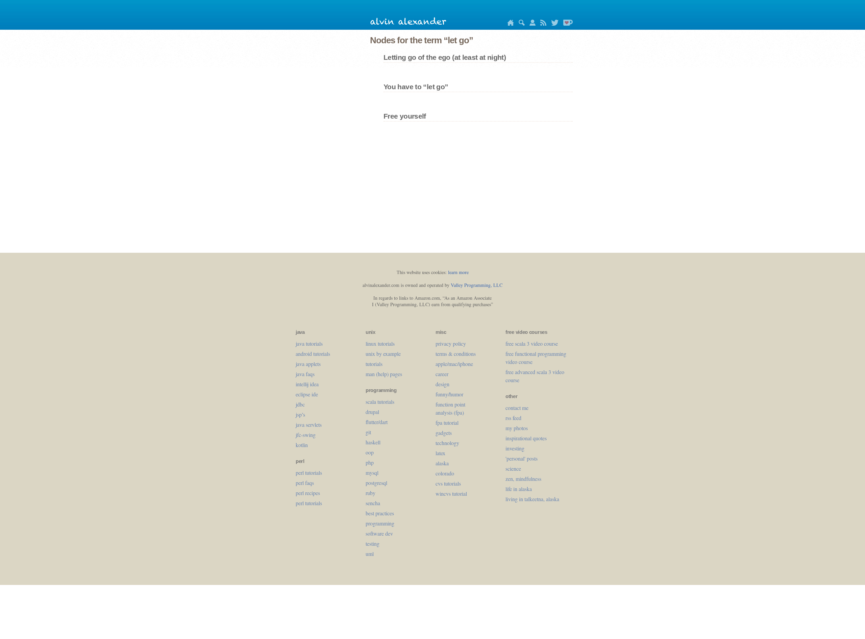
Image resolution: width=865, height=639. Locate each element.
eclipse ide (307, 394)
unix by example (383, 353)
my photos (516, 428)
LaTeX (440, 453)
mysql (372, 472)
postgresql (376, 482)
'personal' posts (521, 458)
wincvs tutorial (451, 493)
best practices (380, 513)
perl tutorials (309, 472)
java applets (308, 363)
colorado (445, 473)
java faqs (305, 373)
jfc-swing (306, 434)
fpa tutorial (447, 422)
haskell (373, 442)
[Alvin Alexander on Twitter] (553, 24)
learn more (458, 272)
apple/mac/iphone (454, 363)
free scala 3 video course (531, 343)
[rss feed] (541, 24)
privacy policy (451, 343)
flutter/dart (377, 421)
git (368, 432)
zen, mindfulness (523, 478)
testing (372, 543)
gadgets (444, 432)
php (370, 462)
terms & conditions (456, 353)
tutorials (374, 363)
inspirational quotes (526, 438)
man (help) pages (384, 373)
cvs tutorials (448, 483)
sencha (373, 503)
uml (370, 553)
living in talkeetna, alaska (532, 498)
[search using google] (520, 24)
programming (380, 523)
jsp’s (300, 414)
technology (447, 442)
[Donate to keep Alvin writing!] (566, 24)
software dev (379, 533)
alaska (442, 463)
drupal (372, 411)
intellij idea (307, 384)
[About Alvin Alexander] (531, 24)
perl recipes (308, 492)
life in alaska (518, 488)
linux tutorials (380, 343)
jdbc (300, 404)
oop (370, 452)
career (442, 373)
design (442, 384)
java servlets (309, 424)
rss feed (513, 417)
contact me (516, 407)
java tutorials (309, 343)
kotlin (302, 444)
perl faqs (305, 482)
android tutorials (313, 353)
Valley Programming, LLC (476, 285)
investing (514, 448)
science (513, 468)
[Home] (509, 24)
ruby (370, 492)
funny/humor (449, 394)
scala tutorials (380, 401)
